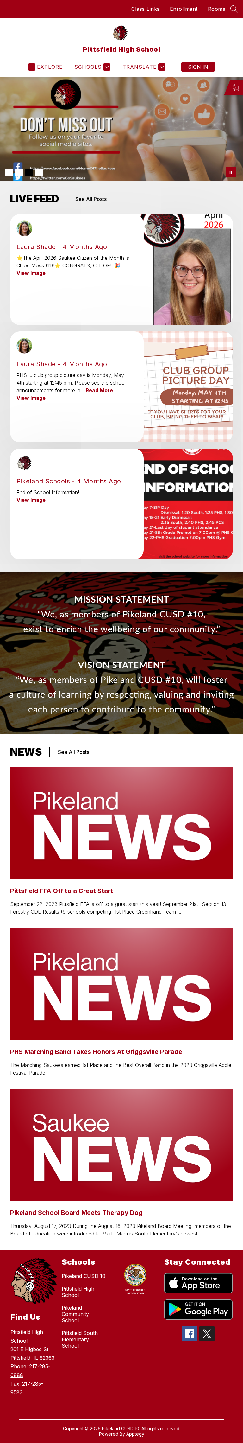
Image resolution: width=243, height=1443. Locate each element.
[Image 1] (9, 172)
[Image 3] (29, 172)
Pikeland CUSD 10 (83, 1276)
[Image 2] (19, 172)
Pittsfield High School (78, 1292)
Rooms (217, 9)
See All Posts (91, 199)
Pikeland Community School (75, 1314)
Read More (99, 390)
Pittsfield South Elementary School (80, 1339)
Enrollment (184, 9)
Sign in (198, 67)
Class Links (145, 9)
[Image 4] (39, 172)
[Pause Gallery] (231, 172)
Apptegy (135, 1434)
